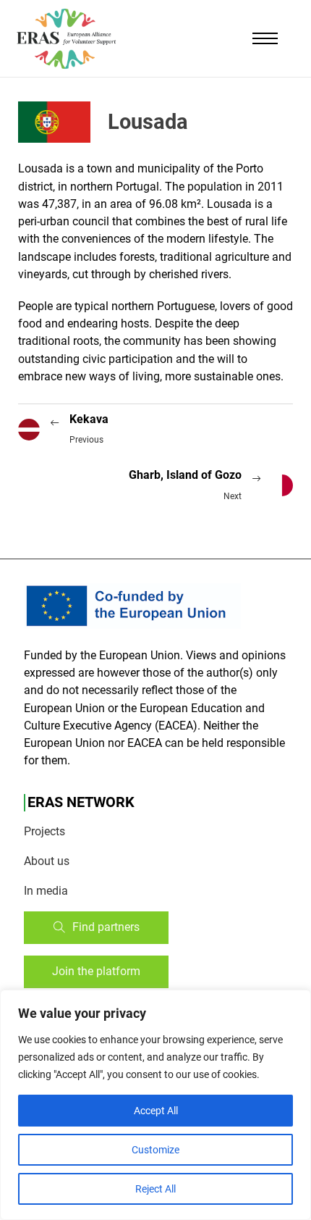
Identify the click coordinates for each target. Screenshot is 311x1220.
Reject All (155, 1189)
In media (46, 891)
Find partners (106, 927)
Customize (155, 1150)
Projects (44, 831)
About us (46, 861)
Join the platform (96, 971)
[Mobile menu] (265, 38)
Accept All (156, 1110)
